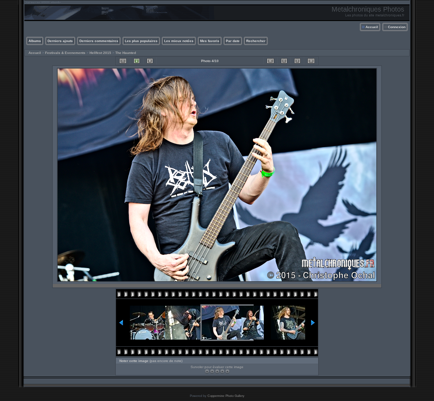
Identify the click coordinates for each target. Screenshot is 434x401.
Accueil (372, 27)
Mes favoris (209, 41)
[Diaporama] (149, 60)
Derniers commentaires (98, 41)
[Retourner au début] (270, 60)
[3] (217, 371)
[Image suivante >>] (297, 60)
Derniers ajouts (60, 41)
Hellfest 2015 (100, 53)
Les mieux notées (179, 41)
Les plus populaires (141, 41)
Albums (34, 41)
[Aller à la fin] (311, 60)
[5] (227, 371)
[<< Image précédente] (284, 60)
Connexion (397, 27)
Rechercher (255, 41)
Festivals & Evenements (65, 53)
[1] (207, 371)
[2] (212, 371)
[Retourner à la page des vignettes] (123, 60)
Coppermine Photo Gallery (226, 396)
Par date (233, 41)
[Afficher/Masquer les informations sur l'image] (136, 60)
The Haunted (125, 53)
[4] (222, 371)
